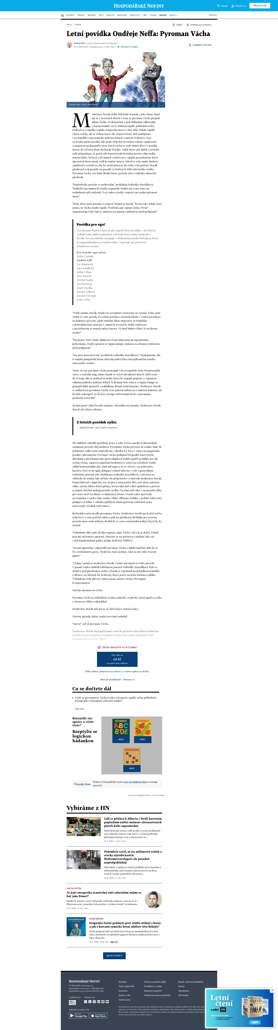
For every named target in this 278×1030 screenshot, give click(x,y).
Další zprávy (114, 955)
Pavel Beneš (92, 105)
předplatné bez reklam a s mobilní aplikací (119, 671)
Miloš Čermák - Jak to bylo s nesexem (98, 428)
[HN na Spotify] (102, 1001)
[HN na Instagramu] (94, 1001)
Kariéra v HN (124, 995)
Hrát (121, 739)
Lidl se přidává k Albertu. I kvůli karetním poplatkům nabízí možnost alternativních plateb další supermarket (133, 822)
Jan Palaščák (74, 888)
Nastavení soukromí (153, 991)
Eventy (181, 986)
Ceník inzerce (124, 1000)
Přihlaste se (129, 679)
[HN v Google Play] (78, 1015)
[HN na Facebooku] (89, 1001)
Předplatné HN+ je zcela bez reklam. (150, 795)
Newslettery (183, 991)
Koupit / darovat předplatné (190, 982)
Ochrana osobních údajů (155, 982)
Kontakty (123, 982)
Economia (123, 991)
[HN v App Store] (98, 1015)
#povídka (79, 709)
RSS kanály (183, 995)
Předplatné (260, 5)
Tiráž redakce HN (126, 986)
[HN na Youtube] (107, 1001)
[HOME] (62, 15)
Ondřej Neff (79, 43)
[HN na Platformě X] (85, 1001)
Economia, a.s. (87, 986)
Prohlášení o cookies (153, 986)
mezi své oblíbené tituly (135, 782)
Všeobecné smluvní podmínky (157, 995)
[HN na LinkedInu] (98, 1001)
